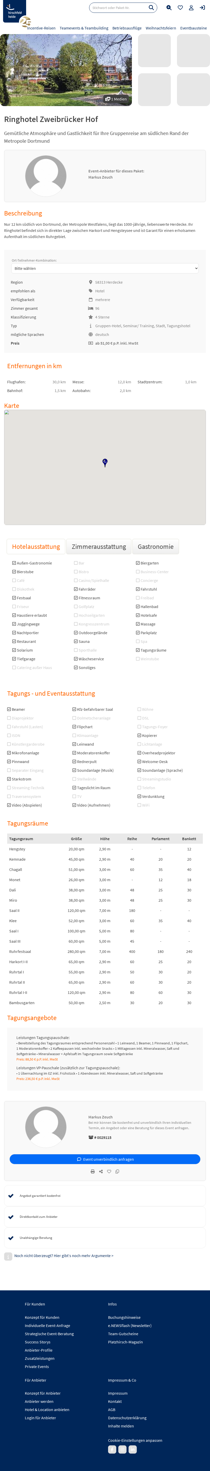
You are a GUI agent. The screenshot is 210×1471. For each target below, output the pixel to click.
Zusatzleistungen (40, 1358)
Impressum (118, 1393)
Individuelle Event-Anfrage (47, 1325)
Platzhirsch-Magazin (125, 1341)
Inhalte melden (121, 1425)
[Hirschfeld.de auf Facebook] (112, 1449)
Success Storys (37, 1341)
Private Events (37, 1366)
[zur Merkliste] (180, 8)
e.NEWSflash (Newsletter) (130, 1325)
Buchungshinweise (124, 1317)
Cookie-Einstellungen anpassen (135, 1440)
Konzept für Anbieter (43, 1393)
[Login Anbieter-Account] (202, 8)
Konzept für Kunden (42, 1317)
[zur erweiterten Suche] (169, 8)
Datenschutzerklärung (127, 1417)
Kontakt (115, 1401)
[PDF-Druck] (93, 1171)
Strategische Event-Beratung (49, 1333)
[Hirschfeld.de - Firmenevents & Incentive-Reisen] (14, 11)
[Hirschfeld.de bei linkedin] (133, 1449)
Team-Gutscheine (123, 1333)
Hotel (99, 290)
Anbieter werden (39, 1401)
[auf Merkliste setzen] (109, 1171)
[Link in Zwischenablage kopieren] (117, 1171)
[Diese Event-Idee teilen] (101, 1171)
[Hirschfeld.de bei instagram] (122, 1449)
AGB (111, 1409)
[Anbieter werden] (191, 8)
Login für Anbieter (40, 1417)
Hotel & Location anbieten (47, 1409)
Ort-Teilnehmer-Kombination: (34, 260)
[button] (105, 463)
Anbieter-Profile (38, 1350)
